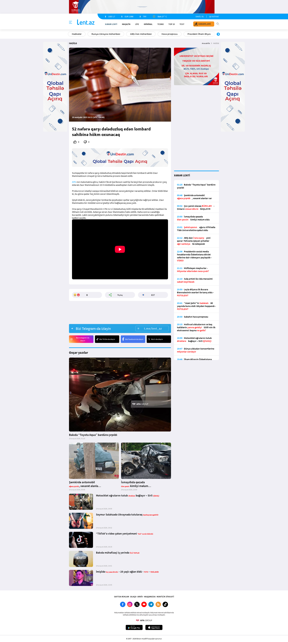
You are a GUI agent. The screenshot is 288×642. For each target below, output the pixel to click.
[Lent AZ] (85, 22)
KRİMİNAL (148, 24)
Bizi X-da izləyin (157, 339)
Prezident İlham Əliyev (199, 34)
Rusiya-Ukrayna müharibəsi (106, 34)
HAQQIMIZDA (150, 596)
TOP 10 (171, 24)
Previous (70, 34)
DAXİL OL (200, 16)
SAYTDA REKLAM (121, 596)
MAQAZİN (126, 24)
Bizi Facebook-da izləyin (134, 339)
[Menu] (70, 22)
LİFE (137, 24)
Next (218, 34)
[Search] (218, 23)
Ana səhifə (206, 43)
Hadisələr (77, 34)
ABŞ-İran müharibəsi (141, 34)
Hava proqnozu (170, 34)
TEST (182, 24)
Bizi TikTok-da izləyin (107, 339)
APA (74, 181)
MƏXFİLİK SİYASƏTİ (165, 596)
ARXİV (140, 596)
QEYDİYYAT (214, 16)
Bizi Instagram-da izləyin (82, 339)
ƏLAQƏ (133, 596)
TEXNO (160, 24)
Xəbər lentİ (111, 24)
